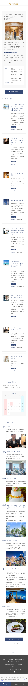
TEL (6, 684)
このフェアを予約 (15, 91)
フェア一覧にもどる (14, 643)
